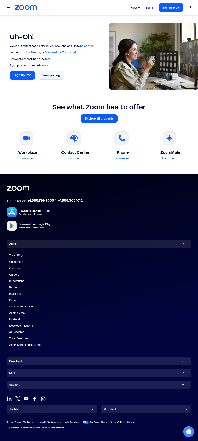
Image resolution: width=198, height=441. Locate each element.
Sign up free (24, 76)
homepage (87, 46)
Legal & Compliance (72, 422)
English (14, 409)
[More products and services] (189, 7)
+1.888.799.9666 (40, 200)
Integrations (16, 281)
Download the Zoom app (60, 52)
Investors (15, 293)
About (13, 244)
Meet (134, 7)
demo (44, 65)
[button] (188, 431)
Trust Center (28, 422)
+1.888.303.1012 (70, 200)
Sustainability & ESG (21, 306)
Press (12, 300)
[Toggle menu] (8, 7)
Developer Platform (21, 325)
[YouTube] (26, 398)
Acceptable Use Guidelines (49, 422)
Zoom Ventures (18, 338)
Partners (14, 287)
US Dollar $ (110, 409)
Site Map (131, 422)
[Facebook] (34, 398)
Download (15, 361)
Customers (16, 262)
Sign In (150, 7)
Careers (14, 274)
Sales (12, 373)
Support (14, 385)
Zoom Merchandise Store (25, 345)
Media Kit (15, 319)
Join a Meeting (32, 52)
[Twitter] (17, 398)
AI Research (16, 332)
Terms (10, 422)
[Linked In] (9, 398)
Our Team (15, 268)
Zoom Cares (17, 313)
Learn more (26, 158)
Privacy (18, 422)
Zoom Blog (16, 255)
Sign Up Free (171, 7)
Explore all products (101, 119)
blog (47, 59)
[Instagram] (43, 398)
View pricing (53, 76)
